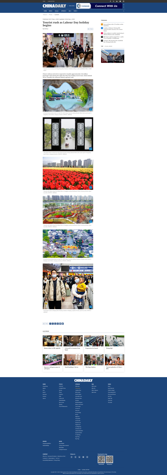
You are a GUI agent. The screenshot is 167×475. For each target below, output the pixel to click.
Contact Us (45, 458)
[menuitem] (72, 5)
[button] (102, 61)
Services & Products (52, 456)
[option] (112, 56)
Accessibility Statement (48, 460)
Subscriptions (52, 458)
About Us (45, 456)
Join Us (57, 458)
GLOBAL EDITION (51, 1)
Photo (50, 15)
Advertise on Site (61, 456)
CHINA (44, 1)
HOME (45, 11)
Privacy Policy (57, 460)
